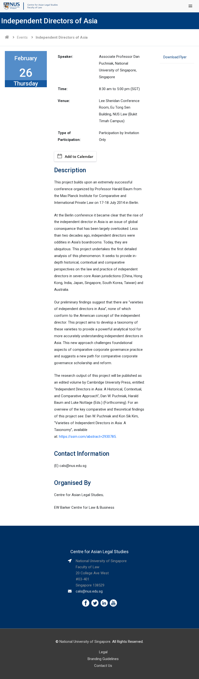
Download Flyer (175, 57)
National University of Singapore (84, 641)
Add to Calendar (79, 156)
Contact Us (103, 665)
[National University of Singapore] (12, 6)
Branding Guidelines (103, 659)
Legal (103, 652)
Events (22, 37)
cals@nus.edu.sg (89, 591)
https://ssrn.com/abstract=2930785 (87, 436)
